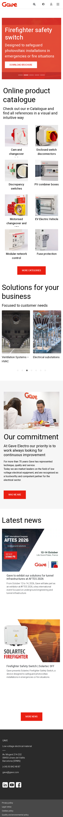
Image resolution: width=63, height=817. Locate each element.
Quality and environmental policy (15, 814)
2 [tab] (22, 370)
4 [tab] (31, 370)
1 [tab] (17, 370)
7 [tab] (45, 370)
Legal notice (6, 806)
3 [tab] (26, 370)
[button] (58, 4)
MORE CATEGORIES (31, 270)
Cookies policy (7, 810)
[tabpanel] (15, 336)
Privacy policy (7, 802)
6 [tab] (40, 370)
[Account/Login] (51, 4)
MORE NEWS (32, 716)
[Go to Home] (9, 4)
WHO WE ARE (14, 494)
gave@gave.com (10, 772)
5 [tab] (36, 370)
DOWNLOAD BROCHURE (21, 64)
